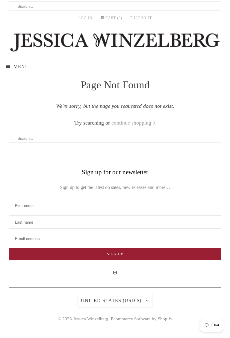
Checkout (141, 18)
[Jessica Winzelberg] (115, 42)
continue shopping (132, 123)
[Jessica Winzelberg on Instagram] (115, 273)
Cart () (113, 18)
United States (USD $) (112, 300)
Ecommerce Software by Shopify (141, 318)
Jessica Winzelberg (90, 318)
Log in (85, 18)
